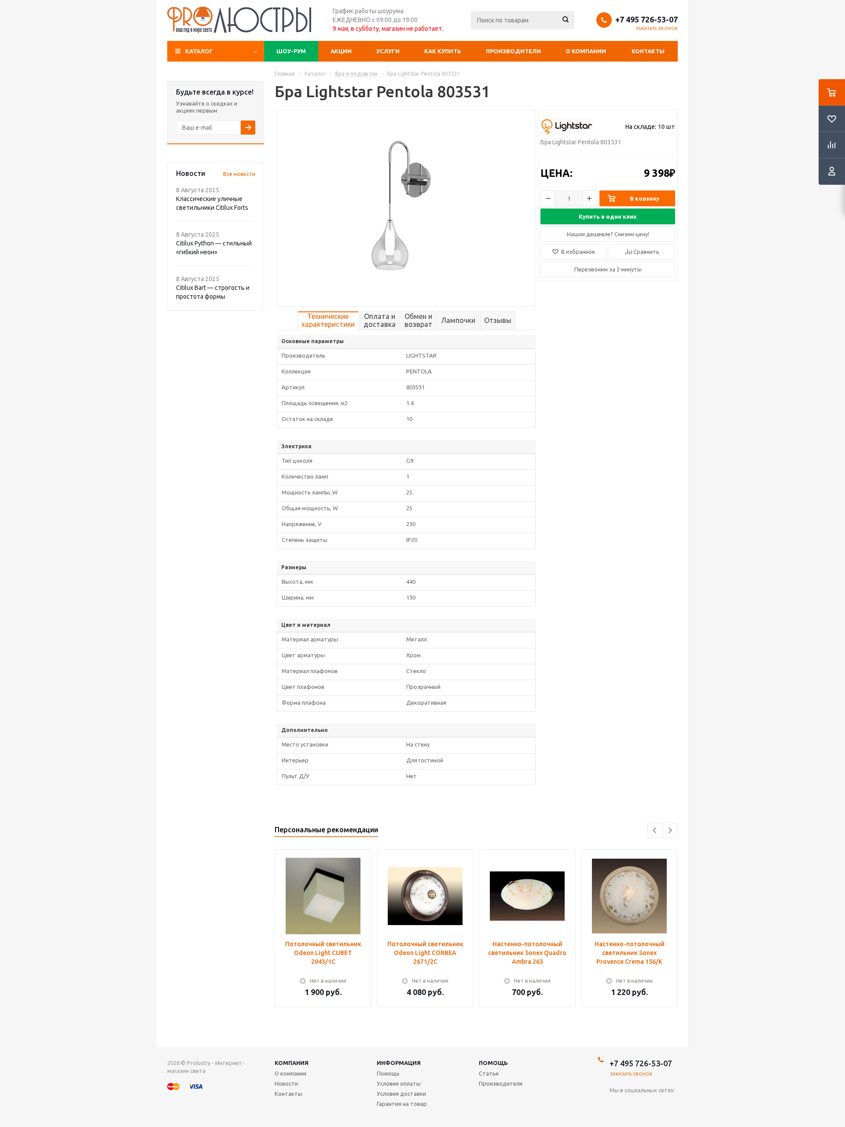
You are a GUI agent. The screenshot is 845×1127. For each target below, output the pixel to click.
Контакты (648, 51)
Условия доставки (401, 1093)
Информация (399, 1063)
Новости (286, 1083)
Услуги (388, 51)
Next (670, 830)
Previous (655, 830)
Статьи (489, 1073)
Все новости (239, 174)
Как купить (442, 51)
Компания (292, 1063)
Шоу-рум (291, 51)
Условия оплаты (399, 1083)
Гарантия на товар (402, 1104)
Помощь (493, 1063)
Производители (513, 51)
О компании (586, 51)
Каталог (199, 51)
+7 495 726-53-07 (646, 19)
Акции (341, 51)
